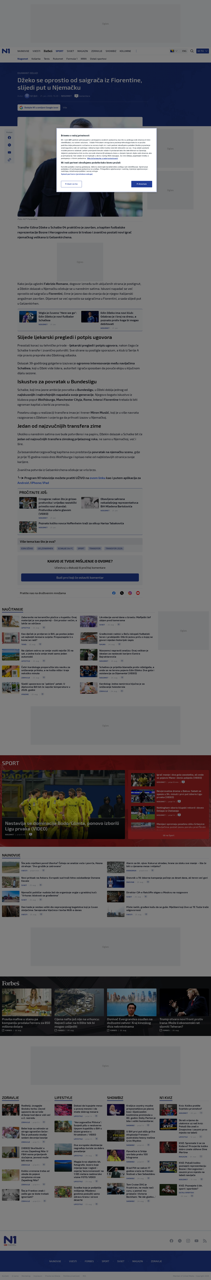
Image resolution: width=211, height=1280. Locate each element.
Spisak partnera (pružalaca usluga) (77, 174)
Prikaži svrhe (71, 184)
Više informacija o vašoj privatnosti (102, 158)
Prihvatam (142, 184)
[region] (106, 160)
